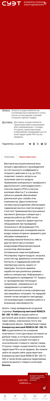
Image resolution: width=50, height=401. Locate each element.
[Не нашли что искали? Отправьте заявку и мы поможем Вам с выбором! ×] (44, 387)
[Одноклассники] (34, 144)
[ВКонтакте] (30, 144)
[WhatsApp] (45, 144)
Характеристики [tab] (27, 157)
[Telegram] (41, 144)
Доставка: (7, 122)
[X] (37, 144)
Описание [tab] (9, 157)
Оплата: (6, 110)
